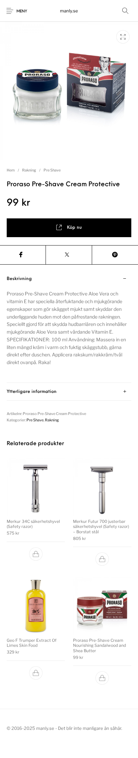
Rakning (29, 170)
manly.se (69, 10)
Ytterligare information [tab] (32, 392)
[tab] (69, 326)
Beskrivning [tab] (19, 279)
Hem (11, 170)
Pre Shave (52, 170)
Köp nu (74, 227)
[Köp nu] (36, 554)
